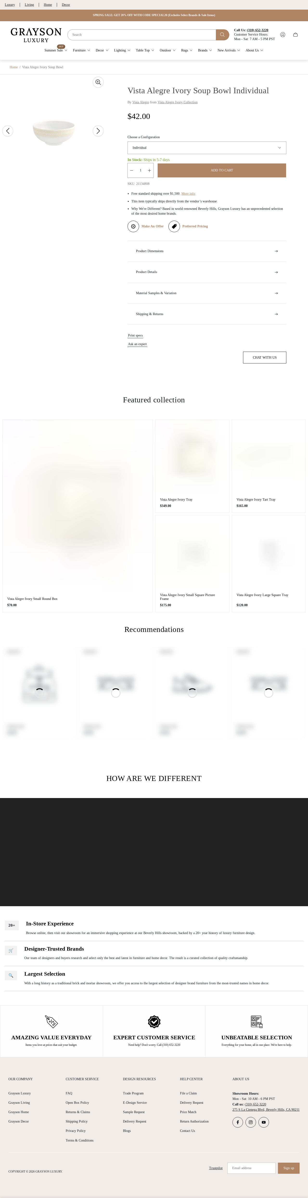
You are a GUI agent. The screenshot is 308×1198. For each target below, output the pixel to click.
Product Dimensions (149, 251)
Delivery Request (134, 1121)
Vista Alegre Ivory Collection (178, 102)
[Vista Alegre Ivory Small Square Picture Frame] (192, 552)
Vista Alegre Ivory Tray (176, 499)
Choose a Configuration (144, 137)
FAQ (69, 1093)
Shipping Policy (77, 1121)
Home (48, 4)
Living (29, 4)
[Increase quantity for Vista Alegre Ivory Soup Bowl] (149, 170)
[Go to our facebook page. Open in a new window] (237, 1122)
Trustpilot (216, 1168)
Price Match (188, 1112)
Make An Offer (152, 226)
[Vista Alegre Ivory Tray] (192, 456)
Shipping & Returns (149, 314)
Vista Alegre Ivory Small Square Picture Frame (187, 597)
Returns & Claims (78, 1112)
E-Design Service (135, 1102)
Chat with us (265, 357)
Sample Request (134, 1112)
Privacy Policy (76, 1131)
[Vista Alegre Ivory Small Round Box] (78, 506)
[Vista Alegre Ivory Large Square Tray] (269, 552)
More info (188, 193)
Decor (66, 4)
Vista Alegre (140, 102)
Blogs (127, 1131)
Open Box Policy (77, 1102)
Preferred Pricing (195, 226)
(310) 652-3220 (255, 1104)
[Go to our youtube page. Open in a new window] (263, 1122)
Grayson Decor (18, 1121)
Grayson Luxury (19, 1093)
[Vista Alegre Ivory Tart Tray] (269, 456)
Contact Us (187, 1131)
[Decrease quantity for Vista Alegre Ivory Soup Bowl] (132, 170)
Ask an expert (137, 344)
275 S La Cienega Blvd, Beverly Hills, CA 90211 (266, 1109)
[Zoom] (98, 82)
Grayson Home (18, 1112)
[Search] (222, 34)
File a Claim (188, 1093)
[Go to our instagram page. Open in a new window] (250, 1122)
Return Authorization (194, 1121)
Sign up (288, 1168)
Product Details (146, 272)
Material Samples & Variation (156, 293)
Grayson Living (19, 1102)
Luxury (10, 4)
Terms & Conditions (79, 1140)
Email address (241, 1168)
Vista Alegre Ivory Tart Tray (256, 499)
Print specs (135, 335)
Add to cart (222, 170)
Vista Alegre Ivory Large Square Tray (262, 595)
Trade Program (133, 1093)
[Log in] (282, 34)
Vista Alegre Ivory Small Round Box (32, 599)
